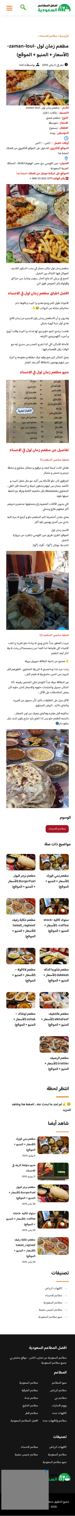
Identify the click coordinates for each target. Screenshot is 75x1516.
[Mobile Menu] (9, 8)
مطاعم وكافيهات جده (55, 1420)
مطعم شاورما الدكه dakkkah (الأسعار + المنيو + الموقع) (56, 975)
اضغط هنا (63, 153)
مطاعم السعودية (53, 1302)
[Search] (22, 8)
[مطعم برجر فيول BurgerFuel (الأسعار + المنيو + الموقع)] (53, 1193)
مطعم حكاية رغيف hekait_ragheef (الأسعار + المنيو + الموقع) (23, 928)
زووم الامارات (59, 1405)
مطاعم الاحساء (57, 828)
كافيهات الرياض (53, 1288)
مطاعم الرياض (58, 1390)
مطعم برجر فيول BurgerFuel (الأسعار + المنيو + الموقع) (21, 881)
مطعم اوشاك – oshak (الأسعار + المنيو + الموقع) (24, 1019)
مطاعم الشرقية (30, 1390)
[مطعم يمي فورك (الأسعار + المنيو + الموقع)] (53, 1145)
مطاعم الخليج (30, 1405)
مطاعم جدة (31, 1398)
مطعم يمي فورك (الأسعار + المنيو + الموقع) (57, 881)
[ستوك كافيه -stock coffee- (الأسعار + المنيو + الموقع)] (53, 1220)
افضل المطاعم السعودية (24, 1420)
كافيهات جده (59, 1413)
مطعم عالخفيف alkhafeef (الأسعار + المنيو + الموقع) (55, 1019)
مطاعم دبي (61, 1398)
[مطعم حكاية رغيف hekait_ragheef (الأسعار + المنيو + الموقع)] (53, 1246)
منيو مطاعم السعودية (50, 1317)
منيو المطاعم (59, 1383)
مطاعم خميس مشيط (50, 1310)
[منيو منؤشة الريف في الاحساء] (53, 1171)
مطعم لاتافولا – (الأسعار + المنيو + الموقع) (23, 975)
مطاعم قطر (31, 1413)
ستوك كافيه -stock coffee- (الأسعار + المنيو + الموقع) (56, 925)
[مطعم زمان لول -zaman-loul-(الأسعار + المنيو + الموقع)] (37, 87)
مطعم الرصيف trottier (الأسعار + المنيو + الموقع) (57, 1063)
